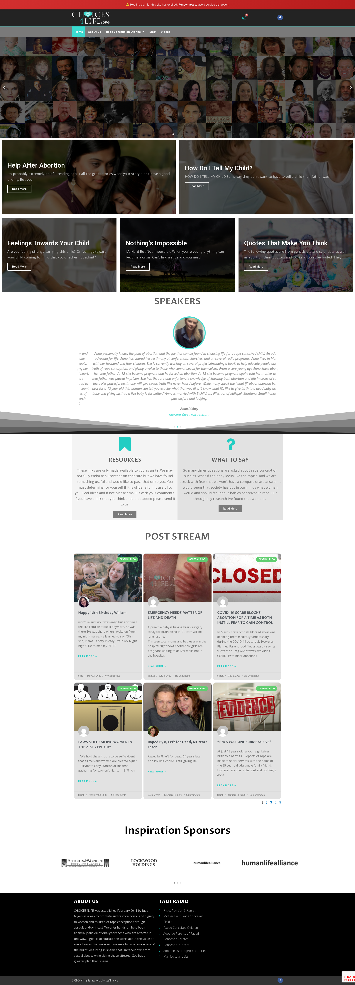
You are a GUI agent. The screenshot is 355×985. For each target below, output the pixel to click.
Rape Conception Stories (123, 32)
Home (79, 32)
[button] (169, 134)
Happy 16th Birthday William (102, 612)
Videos (165, 32)
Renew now (186, 4)
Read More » (87, 656)
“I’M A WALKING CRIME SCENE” (244, 742)
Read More (19, 189)
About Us (94, 32)
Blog (152, 32)
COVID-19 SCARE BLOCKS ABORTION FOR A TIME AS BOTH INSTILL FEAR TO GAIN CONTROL (245, 617)
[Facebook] (280, 17)
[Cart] (244, 17)
